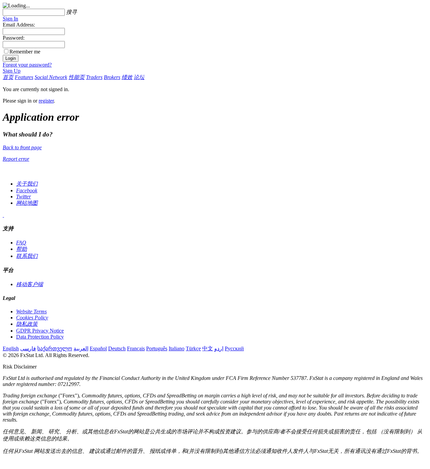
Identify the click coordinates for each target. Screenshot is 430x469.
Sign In (10, 19)
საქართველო (54, 348)
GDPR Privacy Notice (40, 331)
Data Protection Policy (40, 337)
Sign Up (11, 71)
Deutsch (117, 348)
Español (98, 348)
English (11, 348)
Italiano (176, 348)
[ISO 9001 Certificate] (3, 215)
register (46, 101)
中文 (207, 348)
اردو (218, 348)
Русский (234, 348)
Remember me (24, 51)
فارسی (28, 348)
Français (136, 348)
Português (156, 348)
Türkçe (193, 348)
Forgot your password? (27, 65)
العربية (81, 348)
